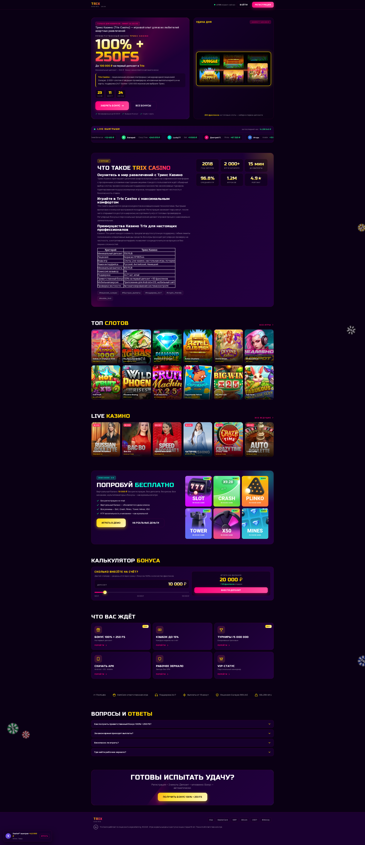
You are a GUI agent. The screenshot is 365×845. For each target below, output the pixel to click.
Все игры (265, 324)
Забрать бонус (110, 105)
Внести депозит (231, 590)
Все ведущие (263, 417)
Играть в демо (111, 522)
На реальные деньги (145, 522)
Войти (244, 4)
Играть (41, 837)
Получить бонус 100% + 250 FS (182, 796)
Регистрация (263, 4)
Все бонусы (143, 105)
